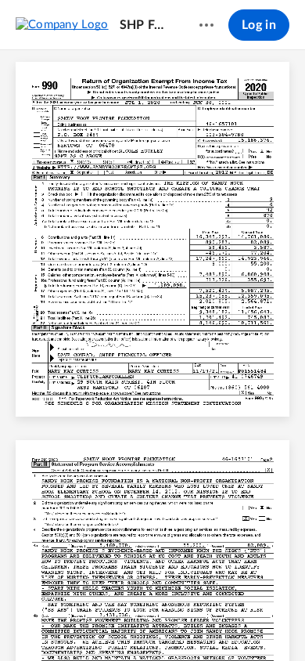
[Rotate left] (210, 622)
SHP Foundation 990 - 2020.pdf (145, 25)
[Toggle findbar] (36, 622)
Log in (259, 25)
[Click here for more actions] (206, 25)
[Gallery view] (240, 622)
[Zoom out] (126, 622)
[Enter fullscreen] (268, 622)
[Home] (62, 24)
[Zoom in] (179, 622)
